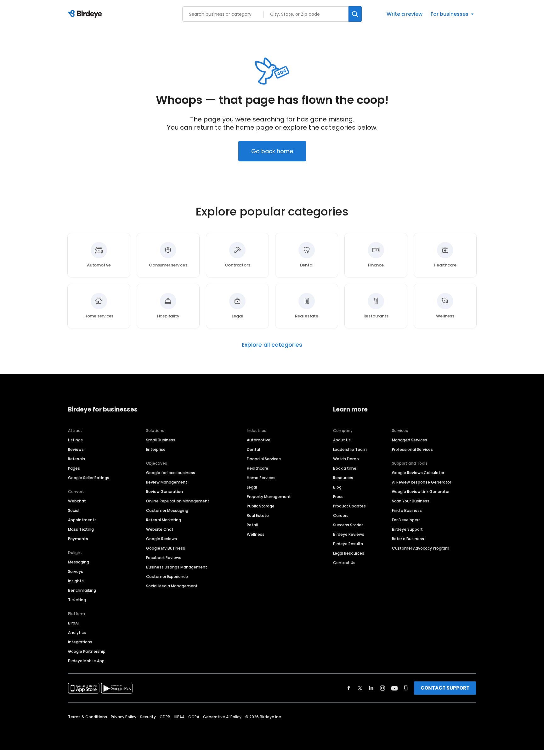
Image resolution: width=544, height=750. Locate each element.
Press (338, 496)
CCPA (193, 716)
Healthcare (257, 468)
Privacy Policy (123, 716)
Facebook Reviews (163, 557)
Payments (78, 538)
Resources (343, 477)
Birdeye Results (348, 543)
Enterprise (156, 449)
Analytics (77, 632)
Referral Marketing (163, 520)
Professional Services (412, 449)
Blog (337, 487)
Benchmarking (82, 590)
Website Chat (159, 529)
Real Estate (258, 515)
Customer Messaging (167, 510)
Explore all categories (272, 345)
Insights (76, 581)
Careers (340, 515)
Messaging (78, 562)
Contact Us (344, 562)
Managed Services (409, 440)
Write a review (404, 14)
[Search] (355, 14)
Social (73, 510)
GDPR (165, 716)
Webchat (77, 501)
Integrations (80, 642)
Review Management (166, 482)
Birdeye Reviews (348, 534)
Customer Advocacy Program (420, 548)
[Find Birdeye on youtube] (394, 688)
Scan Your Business (410, 501)
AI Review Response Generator (421, 482)
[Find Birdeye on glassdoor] (406, 688)
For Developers (406, 520)
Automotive (258, 440)
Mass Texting (81, 529)
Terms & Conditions (87, 716)
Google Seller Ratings (88, 477)
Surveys (75, 571)
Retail (252, 525)
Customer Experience (167, 576)
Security (148, 716)
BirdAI (73, 623)
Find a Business (407, 510)
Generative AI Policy (222, 716)
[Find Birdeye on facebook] (348, 688)
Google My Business (165, 548)
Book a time (344, 468)
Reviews (76, 449)
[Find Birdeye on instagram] (382, 688)
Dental (253, 449)
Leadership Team (350, 449)
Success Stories (348, 525)
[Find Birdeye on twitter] (360, 688)
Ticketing (77, 599)
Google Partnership (86, 651)
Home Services (261, 477)
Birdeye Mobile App (86, 660)
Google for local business (170, 472)
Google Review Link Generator (421, 491)
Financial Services (264, 459)
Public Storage (261, 506)
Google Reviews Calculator (418, 472)
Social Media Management (172, 586)
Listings (75, 440)
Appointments (82, 520)
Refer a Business (408, 538)
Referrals (76, 459)
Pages (74, 468)
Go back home (272, 151)
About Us (342, 440)
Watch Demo (346, 459)
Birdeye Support (407, 529)
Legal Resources (348, 553)
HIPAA (179, 716)
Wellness (255, 534)
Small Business (160, 440)
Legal (252, 487)
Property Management (269, 496)
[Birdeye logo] (86, 14)
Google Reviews (161, 538)
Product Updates (349, 506)
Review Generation (164, 491)
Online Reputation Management (177, 501)
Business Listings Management (176, 567)
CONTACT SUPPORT (445, 688)
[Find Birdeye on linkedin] (371, 688)
